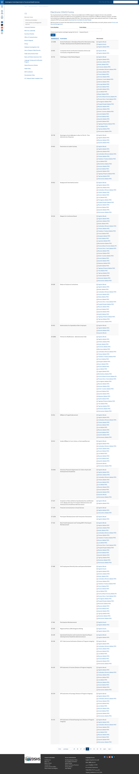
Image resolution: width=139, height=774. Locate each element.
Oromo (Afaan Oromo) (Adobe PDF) (108, 96)
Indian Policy (27, 68)
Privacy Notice (68, 766)
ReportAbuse (2, 18)
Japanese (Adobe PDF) (104, 241)
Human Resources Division (31, 65)
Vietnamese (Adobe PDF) (105, 131)
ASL (101, 772)
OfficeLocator (2, 13)
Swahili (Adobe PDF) (103, 121)
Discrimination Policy (29, 75)
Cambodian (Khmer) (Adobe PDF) (107, 69)
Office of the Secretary (32, 6)
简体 (87, 762)
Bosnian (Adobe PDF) (104, 151)
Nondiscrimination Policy (71, 760)
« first (59, 749)
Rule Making (68, 768)
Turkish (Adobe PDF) (103, 275)
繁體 (90, 762)
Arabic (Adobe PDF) (103, 64)
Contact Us (47, 765)
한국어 (94, 762)
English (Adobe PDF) (103, 47)
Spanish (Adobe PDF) (103, 119)
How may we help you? (106, 2)
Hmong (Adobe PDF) (103, 84)
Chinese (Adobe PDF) (103, 72)
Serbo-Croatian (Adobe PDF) (106, 111)
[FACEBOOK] (2, 22)
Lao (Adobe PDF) (102, 91)
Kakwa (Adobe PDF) (103, 297)
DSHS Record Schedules (31, 20)
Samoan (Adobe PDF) (104, 109)
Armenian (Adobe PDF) (104, 67)
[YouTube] (110, 757)
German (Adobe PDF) (103, 77)
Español (92, 760)
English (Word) (102, 42)
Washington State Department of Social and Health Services (22, 2)
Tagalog (88, 772)
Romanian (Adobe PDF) (104, 603)
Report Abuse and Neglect (51, 768)
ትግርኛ (98, 772)
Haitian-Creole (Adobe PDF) (105, 79)
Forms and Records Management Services (33, 23)
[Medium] (115, 757)
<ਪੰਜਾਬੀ (95, 765)
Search (136, 2)
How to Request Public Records (32, 50)
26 (77, 749)
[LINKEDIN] (2, 30)
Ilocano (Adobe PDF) (103, 294)
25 (74, 749)
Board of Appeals (28, 40)
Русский (97, 760)
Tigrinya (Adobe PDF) (104, 129)
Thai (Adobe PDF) (103, 126)
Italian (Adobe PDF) (103, 238)
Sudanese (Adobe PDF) (104, 263)
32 (97, 749)
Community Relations (29, 27)
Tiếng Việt (88, 770)
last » (109, 749)
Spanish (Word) (102, 333)
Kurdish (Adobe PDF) (103, 89)
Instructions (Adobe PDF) (104, 513)
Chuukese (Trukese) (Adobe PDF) (107, 159)
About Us (47, 761)
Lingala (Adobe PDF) (103, 371)
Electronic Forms (28, 17)
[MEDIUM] (2, 33)
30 (90, 749)
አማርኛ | (93, 770)
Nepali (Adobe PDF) (103, 94)
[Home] (2, 2)
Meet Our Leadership (29, 30)
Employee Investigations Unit (31, 47)
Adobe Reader (68, 763)
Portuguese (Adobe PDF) (104, 101)
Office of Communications (30, 37)
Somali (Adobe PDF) (103, 114)
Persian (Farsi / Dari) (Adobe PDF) (107, 99)
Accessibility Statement (71, 761)
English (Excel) (102, 44)
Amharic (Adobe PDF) (104, 62)
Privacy (26, 44)
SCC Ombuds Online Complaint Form (33, 78)
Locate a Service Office (50, 766)
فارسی (97, 770)
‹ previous (65, 749)
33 (100, 749)
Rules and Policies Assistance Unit (33, 57)
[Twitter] (107, 757)
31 (94, 749)
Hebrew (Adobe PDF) (103, 82)
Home (25, 6)
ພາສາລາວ (92, 772)
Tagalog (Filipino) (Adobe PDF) (106, 124)
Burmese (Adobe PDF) (104, 349)
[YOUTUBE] (2, 27)
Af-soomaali (88, 767)
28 (84, 749)
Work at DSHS (48, 763)
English (87, 760)
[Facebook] (105, 757)
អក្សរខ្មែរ (91, 765)
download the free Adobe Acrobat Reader (80, 20)
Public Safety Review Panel (31, 53)
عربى (87, 765)
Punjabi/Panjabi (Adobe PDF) (106, 104)
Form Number (55, 27)
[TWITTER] (2, 25)
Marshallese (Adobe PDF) (105, 164)
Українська (95, 767)
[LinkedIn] (112, 757)
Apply (53, 35)
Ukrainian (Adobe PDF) (104, 278)
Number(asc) (55, 38)
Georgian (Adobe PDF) (104, 236)
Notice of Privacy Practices (72, 765)
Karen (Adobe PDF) (103, 364)
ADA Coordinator (28, 72)
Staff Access (48, 760)
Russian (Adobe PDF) (103, 106)
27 (80, 749)
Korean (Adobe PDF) (103, 87)
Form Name (82, 27)
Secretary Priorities (29, 34)
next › (104, 749)
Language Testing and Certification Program (33, 61)
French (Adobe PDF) (103, 74)
